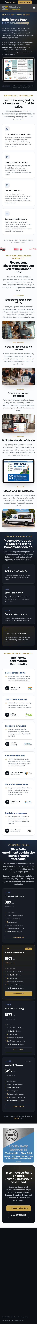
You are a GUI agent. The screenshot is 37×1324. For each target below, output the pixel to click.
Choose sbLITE (18, 937)
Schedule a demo (24, 2)
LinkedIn (20, 1310)
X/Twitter (14, 1310)
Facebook (6, 1310)
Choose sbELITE (18, 1106)
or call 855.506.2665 (18, 1215)
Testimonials (7, 1286)
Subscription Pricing (9, 1289)
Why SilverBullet (8, 1282)
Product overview (8, 1268)
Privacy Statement (17, 1320)
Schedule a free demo (18, 1208)
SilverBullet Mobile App (10, 1261)
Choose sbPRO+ (18, 1050)
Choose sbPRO (18, 993)
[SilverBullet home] (11, 8)
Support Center (8, 1271)
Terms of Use (6, 1320)
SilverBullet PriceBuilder (10, 1265)
